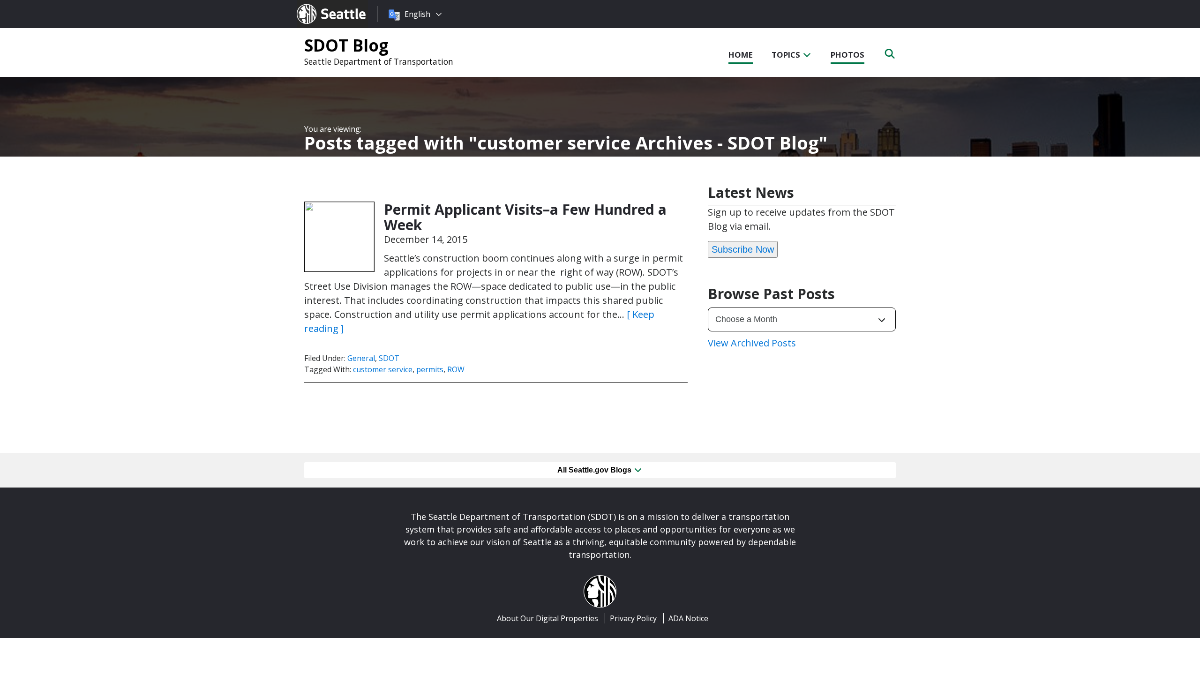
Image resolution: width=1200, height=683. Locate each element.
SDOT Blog (346, 45)
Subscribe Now (743, 249)
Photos (847, 54)
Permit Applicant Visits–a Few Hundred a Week (525, 217)
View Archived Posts (752, 343)
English (417, 14)
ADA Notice (688, 618)
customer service (382, 369)
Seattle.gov (316, 5)
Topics (787, 54)
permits (429, 369)
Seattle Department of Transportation (378, 61)
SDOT (389, 358)
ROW (456, 369)
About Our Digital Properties (547, 618)
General (361, 358)
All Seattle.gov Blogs (595, 470)
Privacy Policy (633, 618)
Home (740, 54)
